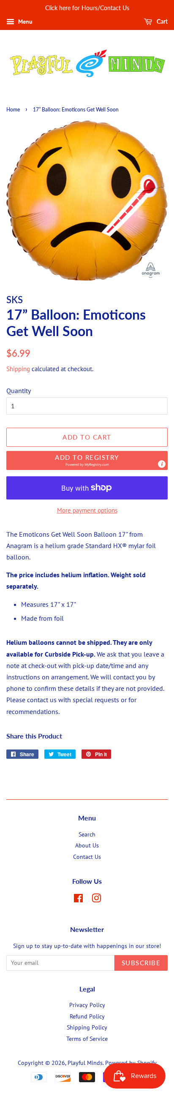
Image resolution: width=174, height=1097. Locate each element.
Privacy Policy (87, 1005)
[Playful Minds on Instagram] (96, 900)
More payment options (87, 510)
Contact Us (87, 857)
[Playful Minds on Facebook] (78, 900)
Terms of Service (87, 1039)
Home (13, 109)
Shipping (18, 369)
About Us (87, 845)
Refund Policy (87, 1016)
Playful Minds (85, 1063)
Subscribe (141, 963)
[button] (87, 460)
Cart (161, 21)
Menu (24, 21)
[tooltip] (162, 464)
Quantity (18, 390)
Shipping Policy (87, 1027)
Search (87, 834)
